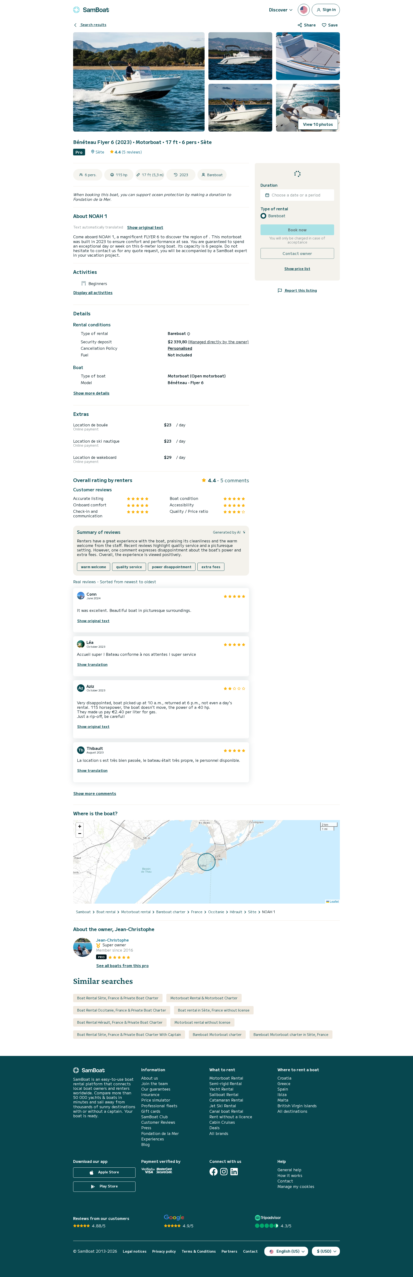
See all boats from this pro (122, 965)
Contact (285, 1181)
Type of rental (274, 208)
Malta (282, 1100)
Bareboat (276, 215)
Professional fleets (159, 1105)
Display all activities (93, 292)
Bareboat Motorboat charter (217, 1034)
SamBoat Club (154, 1116)
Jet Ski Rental (222, 1105)
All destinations (292, 1111)
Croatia (284, 1078)
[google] (174, 1218)
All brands (218, 1133)
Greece (283, 1083)
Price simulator (155, 1100)
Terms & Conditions (199, 1251)
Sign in (329, 9)
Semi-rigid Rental (225, 1083)
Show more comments (94, 793)
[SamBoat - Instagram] (224, 1171)
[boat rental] (91, 10)
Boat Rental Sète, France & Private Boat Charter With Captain (129, 1034)
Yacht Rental (221, 1089)
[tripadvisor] (268, 1218)
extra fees (210, 566)
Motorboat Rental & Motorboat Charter (204, 998)
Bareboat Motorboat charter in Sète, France (291, 1034)
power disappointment (171, 566)
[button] (79, 826)
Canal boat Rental (226, 1111)
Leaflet (334, 901)
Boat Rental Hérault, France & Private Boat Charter (120, 1022)
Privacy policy (164, 1251)
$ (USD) (324, 1251)
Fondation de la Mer (160, 1133)
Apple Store (108, 1172)
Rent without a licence (230, 1116)
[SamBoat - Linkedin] (234, 1171)
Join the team (154, 1083)
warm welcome (93, 566)
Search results (93, 24)
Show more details (91, 393)
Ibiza (282, 1094)
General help (289, 1169)
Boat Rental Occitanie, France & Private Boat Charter (121, 1010)
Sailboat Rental (224, 1094)
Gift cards (150, 1111)
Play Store (108, 1186)
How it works (289, 1175)
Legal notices (135, 1251)
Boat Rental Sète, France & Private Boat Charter (117, 998)
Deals (214, 1127)
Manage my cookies (295, 1186)
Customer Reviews (158, 1122)
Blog (145, 1144)
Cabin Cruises (222, 1122)
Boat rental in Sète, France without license (214, 1010)
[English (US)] (304, 10)
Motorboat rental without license (202, 1022)
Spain (282, 1089)
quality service (129, 566)
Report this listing (300, 290)
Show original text (145, 227)
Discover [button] (278, 9)
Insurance (150, 1094)
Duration (269, 185)
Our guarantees (155, 1089)
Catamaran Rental (226, 1100)
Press (146, 1127)
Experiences (152, 1139)
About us (149, 1078)
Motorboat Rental (226, 1078)
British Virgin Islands (297, 1105)
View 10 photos (318, 124)
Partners (229, 1251)
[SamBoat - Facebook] (213, 1171)
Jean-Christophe (112, 940)
